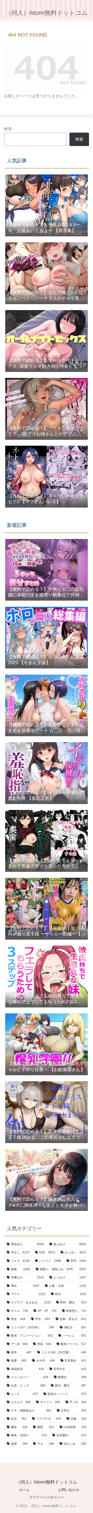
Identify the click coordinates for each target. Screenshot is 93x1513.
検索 (8, 129)
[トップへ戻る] (86, 1506)
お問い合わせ (68, 1490)
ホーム (24, 1490)
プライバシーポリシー (46, 1497)
